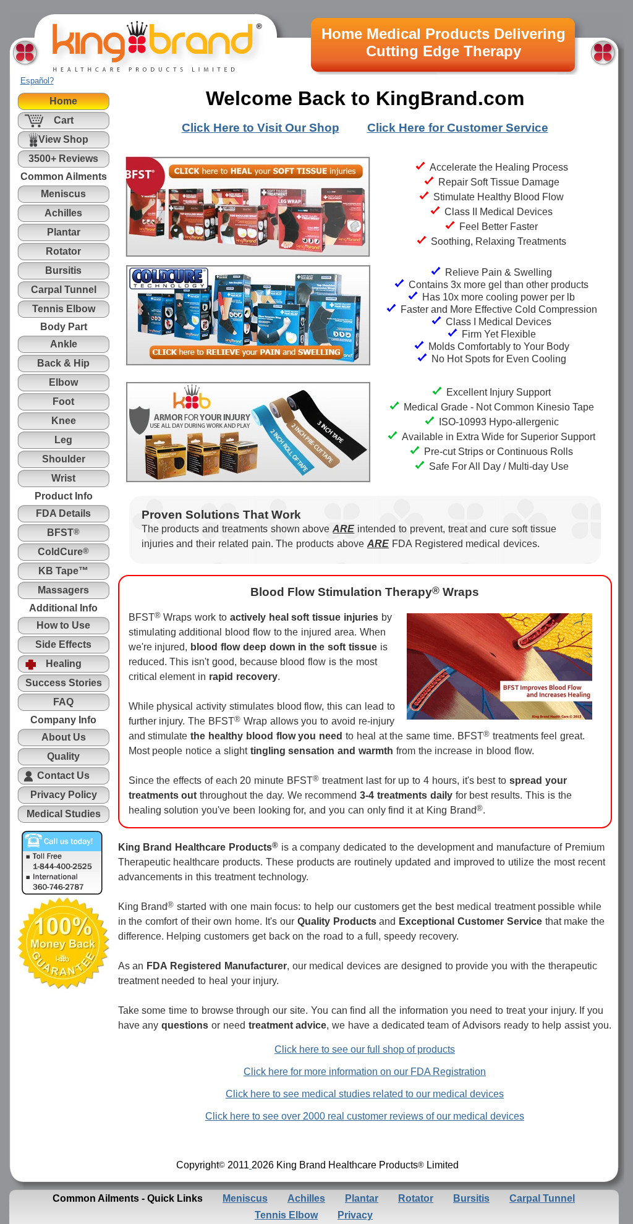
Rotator (415, 1198)
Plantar (361, 1198)
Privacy (355, 1215)
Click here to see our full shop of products (364, 1049)
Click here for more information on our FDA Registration (365, 1071)
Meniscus (245, 1198)
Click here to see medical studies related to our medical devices (365, 1094)
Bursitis (471, 1198)
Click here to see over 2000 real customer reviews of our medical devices (364, 1116)
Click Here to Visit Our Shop (260, 127)
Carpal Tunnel (542, 1198)
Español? (37, 80)
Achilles (306, 1198)
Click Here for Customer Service (457, 127)
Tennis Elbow (286, 1215)
